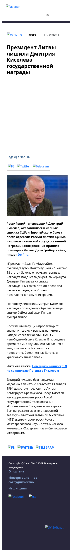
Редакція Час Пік (18, 157)
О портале (16, 471)
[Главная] (13, 6)
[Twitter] (23, 166)
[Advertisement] (36, 113)
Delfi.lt (23, 255)
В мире (32, 34)
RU (47, 15)
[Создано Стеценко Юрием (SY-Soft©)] (54, 527)
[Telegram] (41, 166)
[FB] (11, 166)
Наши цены (17, 488)
